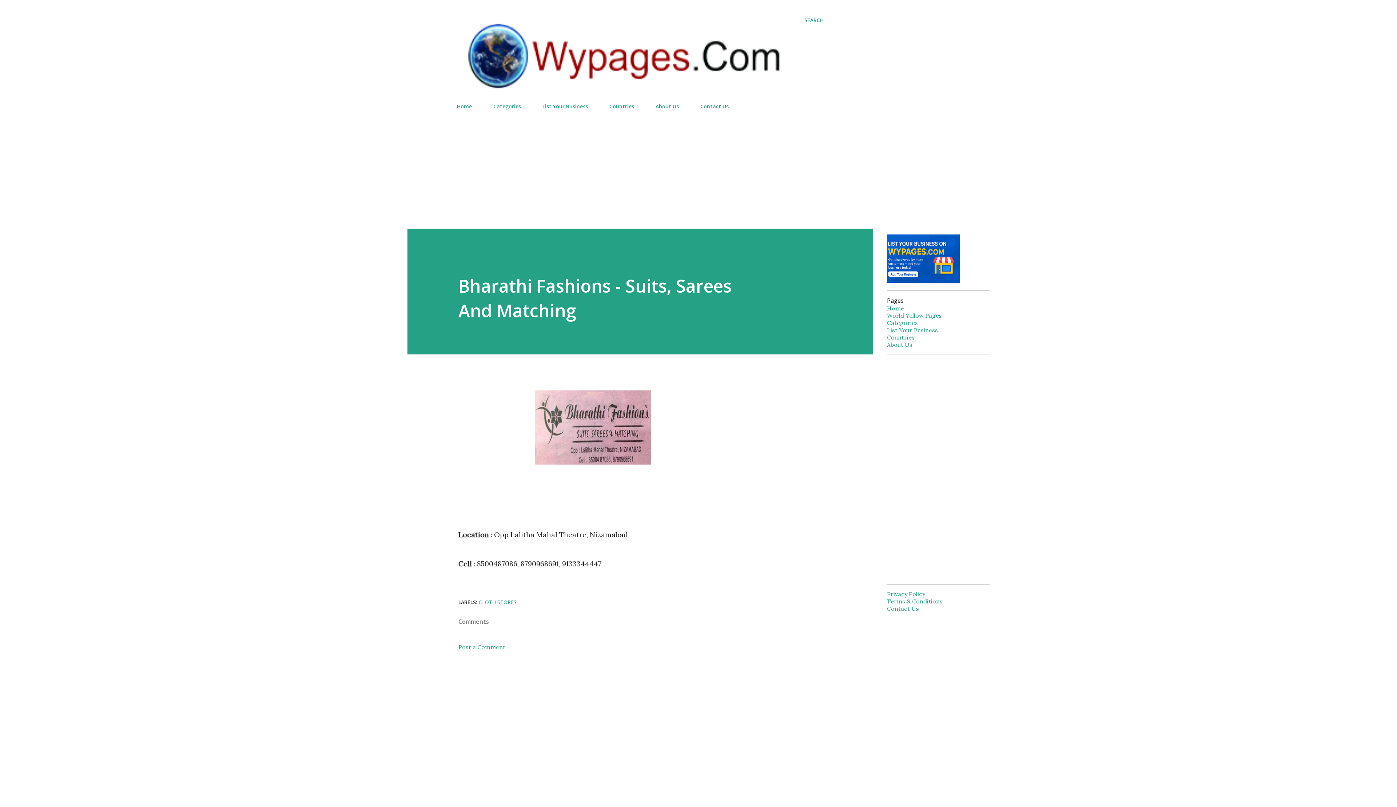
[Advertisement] (640, 166)
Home (464, 106)
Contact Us (714, 106)
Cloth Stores (498, 602)
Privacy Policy (906, 594)
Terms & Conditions (915, 601)
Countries (621, 106)
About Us (667, 106)
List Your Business (565, 106)
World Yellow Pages (914, 315)
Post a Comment (481, 647)
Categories (507, 106)
